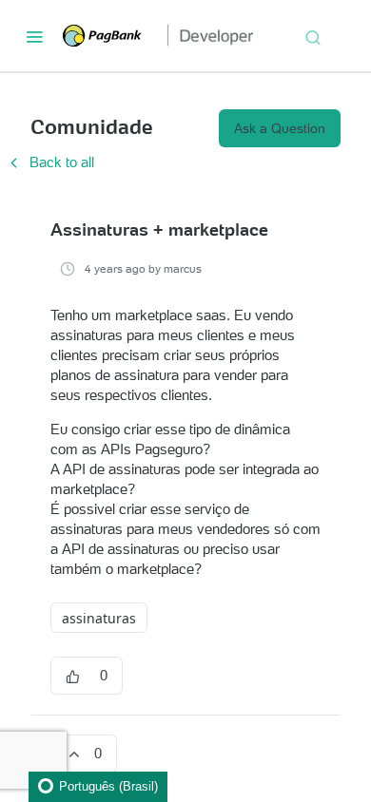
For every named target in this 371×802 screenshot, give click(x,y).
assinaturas (99, 618)
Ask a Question (279, 128)
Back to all (49, 162)
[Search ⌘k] (313, 36)
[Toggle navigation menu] (34, 36)
